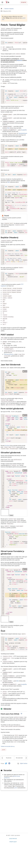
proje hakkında (13, 838)
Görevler (7, 709)
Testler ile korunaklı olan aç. (8, 746)
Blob (8, 128)
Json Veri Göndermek (11, 364)
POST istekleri (7, 335)
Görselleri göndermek (11, 452)
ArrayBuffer (24, 130)
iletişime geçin (13, 841)
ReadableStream (23, 133)
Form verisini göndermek (12, 408)
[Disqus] (14, 810)
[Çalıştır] (23, 145)
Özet (3, 631)
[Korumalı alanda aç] (26, 145)
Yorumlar (7, 770)
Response (19, 60)
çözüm (3, 749)
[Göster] (23, 415)
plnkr (16, 787)
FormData (7, 445)
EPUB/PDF (23, 2)
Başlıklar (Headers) (9, 237)
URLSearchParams (9, 354)
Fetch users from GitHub (10, 714)
